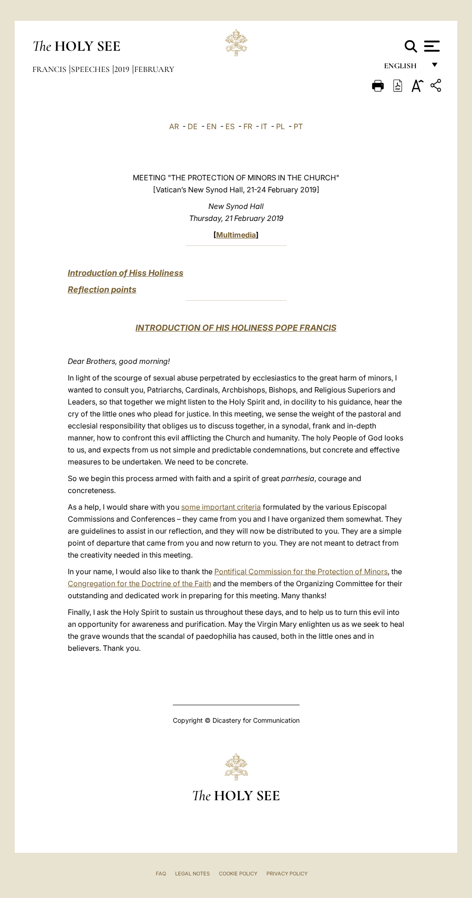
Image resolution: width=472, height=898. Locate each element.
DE (193, 126)
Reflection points (102, 289)
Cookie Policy (238, 873)
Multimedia (236, 234)
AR (174, 126)
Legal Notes (192, 873)
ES (230, 126)
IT (264, 126)
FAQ (161, 873)
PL (280, 126)
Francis (50, 69)
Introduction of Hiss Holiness (125, 273)
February (154, 69)
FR (247, 126)
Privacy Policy (286, 873)
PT (298, 126)
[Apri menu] (431, 46)
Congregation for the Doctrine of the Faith (139, 583)
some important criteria (221, 506)
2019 (122, 69)
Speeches (91, 69)
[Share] (437, 87)
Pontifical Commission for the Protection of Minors (301, 571)
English (404, 68)
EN (211, 126)
